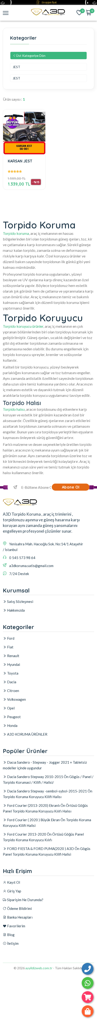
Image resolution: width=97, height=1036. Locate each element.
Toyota (12, 673)
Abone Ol (71, 487)
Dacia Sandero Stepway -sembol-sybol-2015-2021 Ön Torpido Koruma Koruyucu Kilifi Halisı (47, 794)
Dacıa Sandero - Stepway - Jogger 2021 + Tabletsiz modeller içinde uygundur (45, 765)
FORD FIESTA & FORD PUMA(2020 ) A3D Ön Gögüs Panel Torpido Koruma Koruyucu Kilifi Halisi (46, 851)
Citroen (12, 690)
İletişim (12, 943)
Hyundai (13, 664)
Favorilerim (15, 926)
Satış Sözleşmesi (19, 601)
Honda (11, 725)
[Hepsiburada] (87, 997)
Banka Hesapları (19, 917)
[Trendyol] (87, 1011)
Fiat (9, 647)
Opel (10, 708)
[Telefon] (87, 969)
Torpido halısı (14, 409)
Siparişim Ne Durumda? (24, 900)
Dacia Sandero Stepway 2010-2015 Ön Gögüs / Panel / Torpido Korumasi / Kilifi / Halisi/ (48, 779)
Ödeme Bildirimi (19, 908)
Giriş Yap (13, 891)
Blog (10, 934)
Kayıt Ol (13, 882)
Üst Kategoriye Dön (30, 56)
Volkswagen (16, 699)
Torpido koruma (16, 233)
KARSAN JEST (20, 161)
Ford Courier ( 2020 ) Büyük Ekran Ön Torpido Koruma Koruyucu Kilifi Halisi (47, 823)
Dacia (11, 682)
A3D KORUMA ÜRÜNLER (26, 734)
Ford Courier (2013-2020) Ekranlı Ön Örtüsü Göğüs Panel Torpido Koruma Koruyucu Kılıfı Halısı (45, 808)
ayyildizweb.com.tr (38, 968)
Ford (10, 638)
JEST (16, 67)
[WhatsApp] (87, 983)
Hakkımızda (15, 610)
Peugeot (13, 717)
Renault (12, 656)
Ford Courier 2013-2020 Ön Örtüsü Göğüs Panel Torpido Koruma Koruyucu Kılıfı (43, 837)
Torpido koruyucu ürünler (23, 326)
